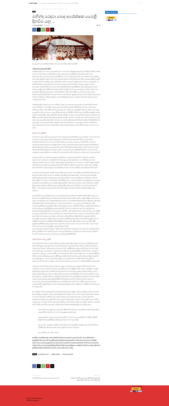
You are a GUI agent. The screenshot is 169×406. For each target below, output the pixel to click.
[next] (141, 3)
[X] (39, 30)
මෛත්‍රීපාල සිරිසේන (55, 354)
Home (34, 9)
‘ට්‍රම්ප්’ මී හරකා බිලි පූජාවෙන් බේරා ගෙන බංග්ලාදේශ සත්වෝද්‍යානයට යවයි (59, 3)
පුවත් (39, 9)
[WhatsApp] (43, 30)
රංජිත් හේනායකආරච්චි (67, 354)
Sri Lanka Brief (38, 25)
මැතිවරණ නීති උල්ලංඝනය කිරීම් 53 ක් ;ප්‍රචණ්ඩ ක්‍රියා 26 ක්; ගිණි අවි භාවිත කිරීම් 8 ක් (85, 379)
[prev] (138, 3)
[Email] (52, 30)
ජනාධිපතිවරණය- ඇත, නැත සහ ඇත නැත (45, 378)
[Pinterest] (48, 30)
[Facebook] (34, 30)
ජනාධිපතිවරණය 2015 (43, 354)
